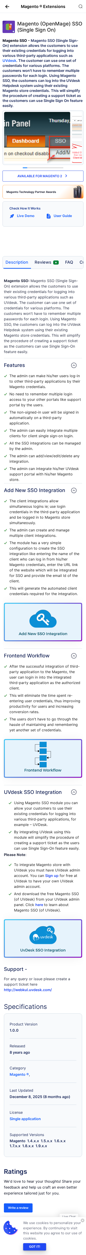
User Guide (63, 216)
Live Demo (25, 216)
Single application (25, 1118)
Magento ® (19, 1074)
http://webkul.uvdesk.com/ (28, 989)
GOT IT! (34, 1246)
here (39, 904)
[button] (5, 6)
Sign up (51, 875)
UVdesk (9, 60)
